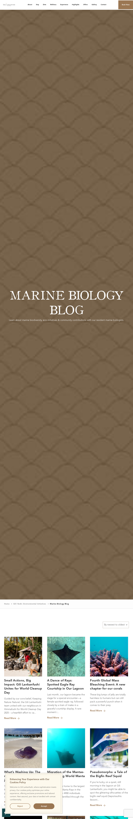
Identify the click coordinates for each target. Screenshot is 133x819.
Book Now (126, 5)
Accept (44, 806)
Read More (10, 718)
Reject (20, 806)
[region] (33, 793)
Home (6, 604)
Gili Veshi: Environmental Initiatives (29, 604)
